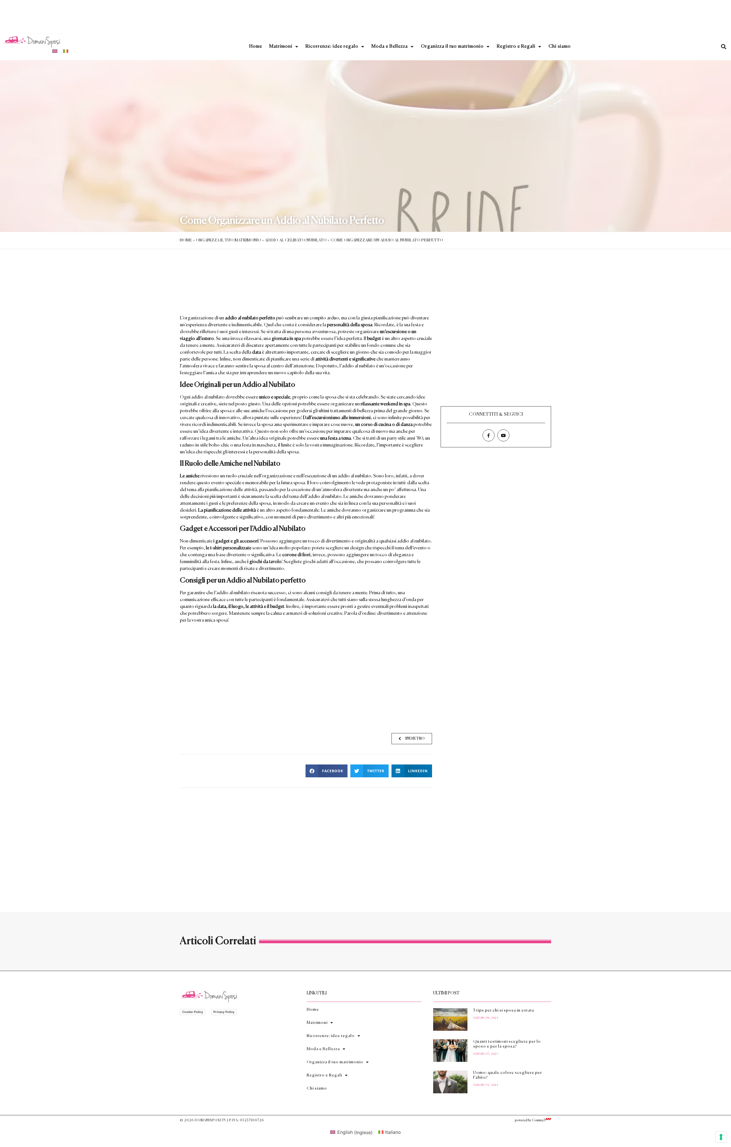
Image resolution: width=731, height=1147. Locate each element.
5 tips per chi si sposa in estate (504, 1010)
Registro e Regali (516, 46)
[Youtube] (503, 435)
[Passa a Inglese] (54, 51)
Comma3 (538, 1120)
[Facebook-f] (489, 435)
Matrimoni (280, 46)
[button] (723, 46)
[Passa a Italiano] (65, 51)
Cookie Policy (192, 1012)
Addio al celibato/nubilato (296, 240)
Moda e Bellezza (389, 46)
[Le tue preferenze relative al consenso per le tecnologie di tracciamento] (721, 1137)
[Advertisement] (365, 16)
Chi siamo (560, 46)
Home (255, 46)
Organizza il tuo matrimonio (452, 46)
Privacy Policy (223, 1012)
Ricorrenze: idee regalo (332, 46)
